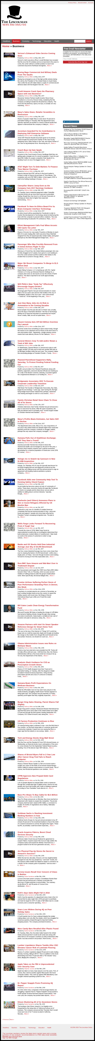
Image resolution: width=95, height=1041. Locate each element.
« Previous (5, 1019)
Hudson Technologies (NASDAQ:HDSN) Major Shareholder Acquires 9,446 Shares (78, 213)
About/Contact (82, 2)
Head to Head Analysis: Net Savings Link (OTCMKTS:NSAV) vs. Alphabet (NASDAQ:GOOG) (76, 196)
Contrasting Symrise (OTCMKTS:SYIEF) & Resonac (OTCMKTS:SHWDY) (76, 186)
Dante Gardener (29, 876)
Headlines (6, 41)
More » (49, 66)
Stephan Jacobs (29, 968)
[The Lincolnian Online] (14, 16)
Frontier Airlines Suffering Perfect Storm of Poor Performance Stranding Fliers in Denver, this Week (38, 584)
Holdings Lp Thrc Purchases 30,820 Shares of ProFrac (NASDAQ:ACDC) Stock (78, 130)
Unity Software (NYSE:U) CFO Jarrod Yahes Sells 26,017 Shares (77, 152)
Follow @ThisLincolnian (71, 121)
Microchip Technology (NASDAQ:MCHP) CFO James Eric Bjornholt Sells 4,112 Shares (78, 143)
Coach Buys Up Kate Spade (30, 150)
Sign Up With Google (9, 1038)
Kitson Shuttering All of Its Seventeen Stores (37, 1002)
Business (16, 41)
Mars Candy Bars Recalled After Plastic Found (38, 929)
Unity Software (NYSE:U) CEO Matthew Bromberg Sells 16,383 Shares (75, 134)
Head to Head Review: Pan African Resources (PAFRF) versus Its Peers (78, 182)
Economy (25, 41)
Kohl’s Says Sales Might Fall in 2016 (34, 893)
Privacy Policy (72, 2)
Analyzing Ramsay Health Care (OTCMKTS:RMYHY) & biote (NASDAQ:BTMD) (78, 177)
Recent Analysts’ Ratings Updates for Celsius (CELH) (77, 167)
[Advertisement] (47, 32)
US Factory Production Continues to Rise (36, 721)
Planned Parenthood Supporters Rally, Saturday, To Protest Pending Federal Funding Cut (38, 362)
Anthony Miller (28, 58)
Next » (12, 1019)
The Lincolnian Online (85, 1027)
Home (6, 46)
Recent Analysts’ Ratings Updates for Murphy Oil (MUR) (78, 204)
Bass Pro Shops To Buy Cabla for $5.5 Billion (38, 795)
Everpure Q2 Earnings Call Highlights (75, 200)
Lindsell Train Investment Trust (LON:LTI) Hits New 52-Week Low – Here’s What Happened (77, 217)
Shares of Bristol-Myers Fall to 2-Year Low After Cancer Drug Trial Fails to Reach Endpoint (36, 757)
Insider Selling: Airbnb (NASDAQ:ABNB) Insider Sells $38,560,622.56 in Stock (78, 162)
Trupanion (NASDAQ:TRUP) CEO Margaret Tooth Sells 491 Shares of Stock (77, 208)
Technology (36, 41)
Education (47, 41)
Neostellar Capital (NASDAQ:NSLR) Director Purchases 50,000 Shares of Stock (77, 139)
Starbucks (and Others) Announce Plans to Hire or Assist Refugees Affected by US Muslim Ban (36, 502)
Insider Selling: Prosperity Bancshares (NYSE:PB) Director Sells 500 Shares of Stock (78, 147)
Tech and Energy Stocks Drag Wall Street (36, 738)
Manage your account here (12, 1036)
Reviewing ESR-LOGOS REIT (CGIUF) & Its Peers (76, 191)
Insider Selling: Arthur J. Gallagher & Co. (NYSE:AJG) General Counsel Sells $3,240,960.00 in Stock (76, 157)
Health (56, 41)
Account (90, 2)
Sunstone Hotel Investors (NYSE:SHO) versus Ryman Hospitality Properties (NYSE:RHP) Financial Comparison (77, 172)
